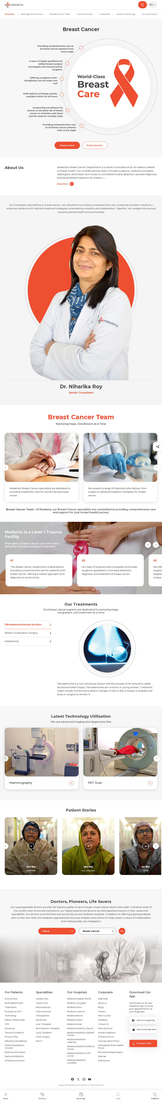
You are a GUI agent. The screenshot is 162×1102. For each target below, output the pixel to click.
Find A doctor (95, 145)
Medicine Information (15, 1052)
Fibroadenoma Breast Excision (23, 624)
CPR (7, 1024)
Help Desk (103, 999)
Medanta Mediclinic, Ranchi (80, 1028)
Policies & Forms (106, 1037)
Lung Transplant (44, 1032)
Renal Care (41, 1020)
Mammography (20, 783)
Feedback (102, 1020)
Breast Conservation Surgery (21, 632)
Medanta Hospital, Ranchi (79, 999)
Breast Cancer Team (60, 14)
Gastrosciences (43, 1011)
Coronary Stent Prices (108, 1041)
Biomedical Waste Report (110, 1052)
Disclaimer (10, 1028)
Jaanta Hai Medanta (14, 1056)
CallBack (155, 1098)
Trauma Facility (85, 14)
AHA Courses (104, 1015)
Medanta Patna (74, 1007)
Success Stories (150, 14)
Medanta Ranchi (75, 1015)
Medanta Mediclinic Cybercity (76, 1040)
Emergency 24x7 (13, 1011)
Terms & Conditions (14, 1032)
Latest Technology (125, 14)
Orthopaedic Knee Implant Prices (111, 1046)
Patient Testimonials (15, 1020)
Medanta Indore (74, 1020)
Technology (10, 1015)
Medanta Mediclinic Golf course (78, 1054)
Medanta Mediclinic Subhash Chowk (80, 1034)
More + (39, 1041)
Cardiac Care (42, 999)
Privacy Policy (11, 1037)
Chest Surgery (43, 1037)
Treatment (104, 14)
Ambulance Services (14, 1060)
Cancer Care (42, 1003)
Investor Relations (106, 1032)
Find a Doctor (11, 999)
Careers (102, 1011)
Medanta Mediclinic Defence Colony (81, 1047)
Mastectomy (12, 641)
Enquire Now (67, 145)
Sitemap (102, 1056)
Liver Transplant (43, 1024)
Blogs (101, 1007)
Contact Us (103, 1024)
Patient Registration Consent (14, 1046)
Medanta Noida (74, 1024)
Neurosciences (43, 1007)
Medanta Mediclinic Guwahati (76, 1061)
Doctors (42, 1098)
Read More (62, 184)
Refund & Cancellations (16, 1041)
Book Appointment (14, 1003)
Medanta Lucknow (76, 1011)
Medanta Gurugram (76, 1003)
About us (102, 1003)
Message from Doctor (32, 14)
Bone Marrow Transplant (48, 1028)
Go (122, 931)
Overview (9, 14)
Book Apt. (81, 1098)
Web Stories (104, 1060)
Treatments (10, 1007)
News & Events (105, 1028)
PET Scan (95, 783)
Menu (5, 1098)
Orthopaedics (42, 1015)
